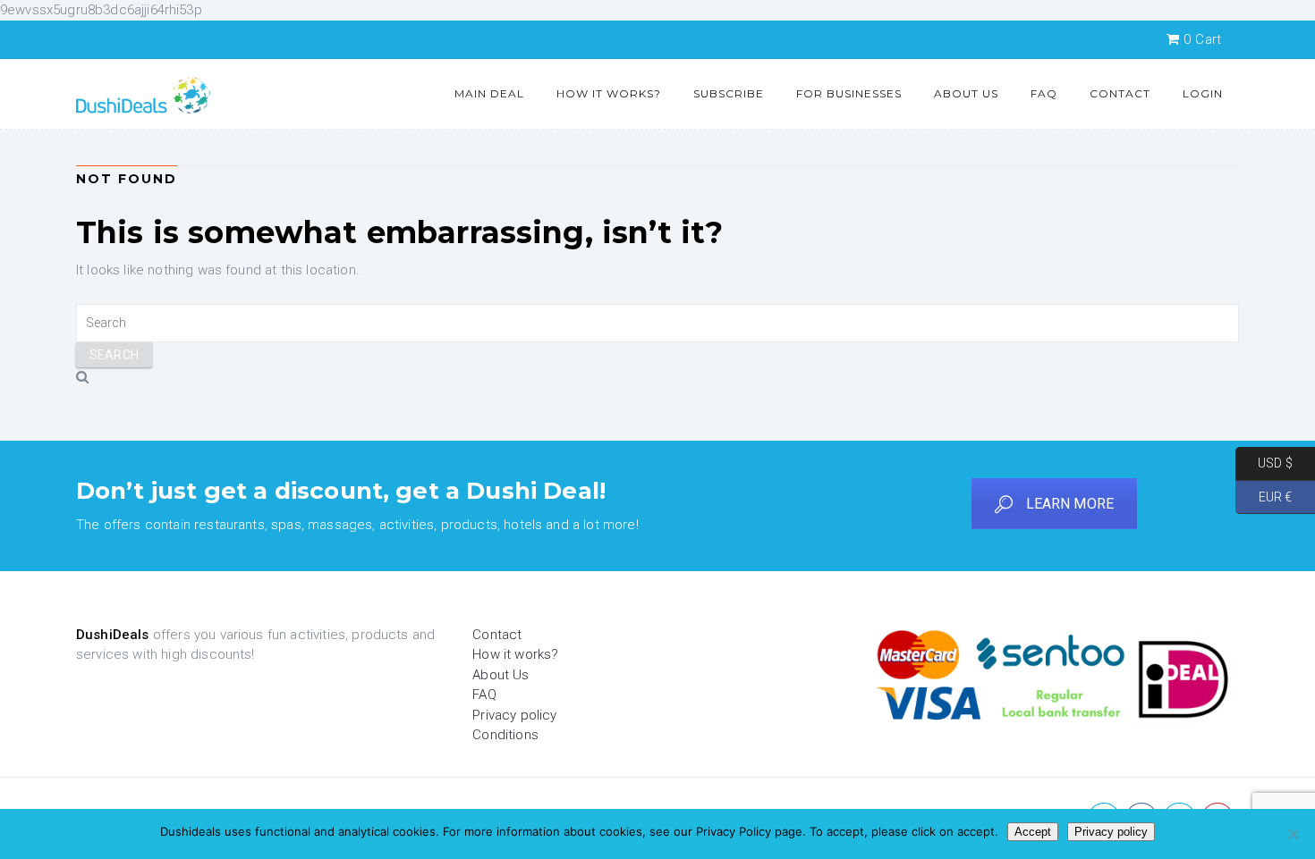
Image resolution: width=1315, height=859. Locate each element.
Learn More (1070, 503)
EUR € (1263, 496)
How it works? (608, 93)
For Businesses (849, 93)
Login (1203, 93)
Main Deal (489, 93)
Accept (1032, 831)
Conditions (505, 735)
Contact (1120, 93)
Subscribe (728, 93)
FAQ (1044, 93)
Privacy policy (514, 715)
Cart (1202, 39)
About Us (966, 93)
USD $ (1264, 463)
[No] (1293, 834)
